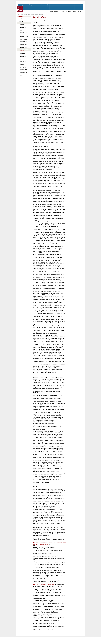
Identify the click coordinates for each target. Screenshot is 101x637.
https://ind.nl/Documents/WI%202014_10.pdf (44, 584)
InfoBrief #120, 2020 (24, 36)
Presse (19, 19)
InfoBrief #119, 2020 (23, 38)
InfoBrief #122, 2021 (23, 32)
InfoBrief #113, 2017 (23, 47)
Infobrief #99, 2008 (23, 72)
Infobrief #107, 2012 (23, 59)
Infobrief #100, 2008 (24, 70)
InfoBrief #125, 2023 (23, 27)
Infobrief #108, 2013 (23, 58)
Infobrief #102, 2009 (23, 67)
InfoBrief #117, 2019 (23, 41)
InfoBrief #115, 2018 (23, 44)
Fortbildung (56, 11)
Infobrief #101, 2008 (23, 69)
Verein (51, 11)
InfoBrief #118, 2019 (23, 39)
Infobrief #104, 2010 (23, 64)
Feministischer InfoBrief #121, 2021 (25, 34)
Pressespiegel (20, 21)
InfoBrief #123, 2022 (24, 30)
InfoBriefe (29, 14)
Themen (70, 11)
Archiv (21, 75)
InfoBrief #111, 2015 (23, 53)
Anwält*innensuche (77, 11)
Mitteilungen (20, 18)
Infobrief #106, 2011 (23, 61)
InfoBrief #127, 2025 (23, 24)
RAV (22, 14)
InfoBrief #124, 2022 (24, 29)
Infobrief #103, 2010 (23, 66)
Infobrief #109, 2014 (23, 56)
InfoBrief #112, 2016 (23, 51)
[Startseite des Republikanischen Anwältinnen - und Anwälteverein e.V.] (20, 11)
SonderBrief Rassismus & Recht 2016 (37, 14)
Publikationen (63, 11)
